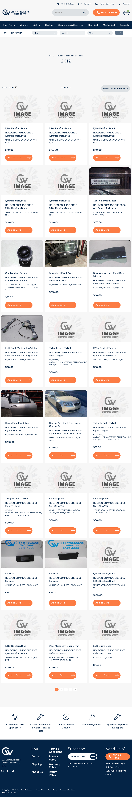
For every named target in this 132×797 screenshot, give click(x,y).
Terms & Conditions (55, 750)
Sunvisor (9, 573)
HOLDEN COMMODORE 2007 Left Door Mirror (65, 652)
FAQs (34, 748)
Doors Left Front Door (61, 273)
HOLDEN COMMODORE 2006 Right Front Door (21, 429)
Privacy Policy (53, 758)
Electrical (93, 25)
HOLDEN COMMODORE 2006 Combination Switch (21, 279)
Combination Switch (16, 273)
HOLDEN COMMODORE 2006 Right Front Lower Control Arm (65, 432)
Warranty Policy (54, 766)
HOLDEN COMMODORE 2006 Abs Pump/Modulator (109, 207)
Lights (36, 25)
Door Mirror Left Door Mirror (64, 645)
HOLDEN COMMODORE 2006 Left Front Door (65, 279)
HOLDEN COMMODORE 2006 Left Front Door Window (109, 282)
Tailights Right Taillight (105, 422)
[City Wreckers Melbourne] (16, 12)
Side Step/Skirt (57, 498)
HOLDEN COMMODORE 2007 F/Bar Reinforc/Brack (109, 579)
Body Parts (9, 25)
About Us (37, 772)
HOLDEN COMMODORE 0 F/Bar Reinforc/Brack (19, 134)
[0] (124, 15)
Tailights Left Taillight (61, 347)
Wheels (24, 25)
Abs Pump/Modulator (104, 200)
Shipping (36, 764)
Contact (36, 756)
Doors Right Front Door (17, 422)
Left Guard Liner (102, 645)
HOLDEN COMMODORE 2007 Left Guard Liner (109, 652)
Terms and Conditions (67, 790)
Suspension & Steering (70, 25)
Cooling (49, 25)
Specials (124, 25)
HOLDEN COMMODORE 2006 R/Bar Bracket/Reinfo (109, 354)
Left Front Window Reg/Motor (21, 347)
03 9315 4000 (117, 756)
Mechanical (109, 25)
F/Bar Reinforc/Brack (16, 128)
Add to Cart (14, 157)
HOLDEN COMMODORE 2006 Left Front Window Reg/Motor (21, 354)
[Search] (84, 12)
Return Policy (53, 773)
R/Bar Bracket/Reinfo (104, 347)
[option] (15, 722)
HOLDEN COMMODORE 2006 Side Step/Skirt (65, 504)
